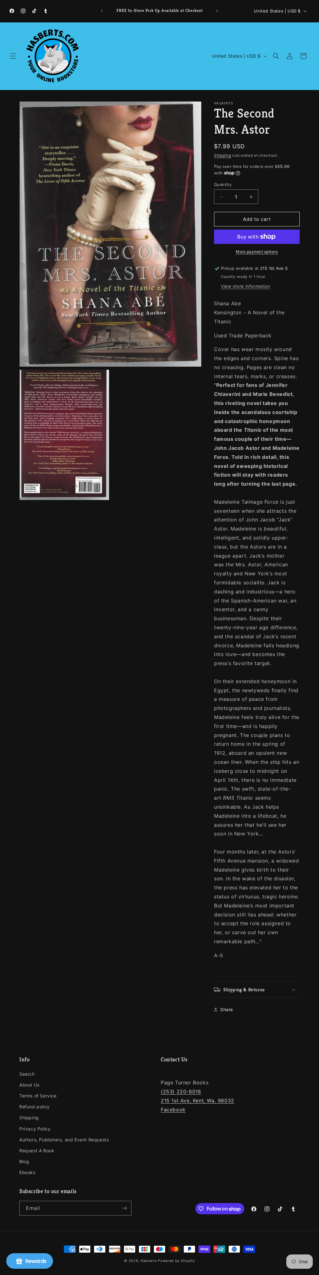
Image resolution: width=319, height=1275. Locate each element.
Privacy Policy (34, 1128)
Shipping (222, 155)
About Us (29, 1084)
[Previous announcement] (102, 11)
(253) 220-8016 (181, 1091)
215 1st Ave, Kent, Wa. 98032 (197, 1100)
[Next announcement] (217, 11)
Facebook (173, 1109)
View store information (245, 286)
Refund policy (34, 1106)
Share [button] (226, 1009)
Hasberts (148, 1260)
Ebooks (27, 1172)
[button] (13, 56)
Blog (24, 1161)
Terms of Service (38, 1095)
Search (27, 1074)
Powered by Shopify (176, 1260)
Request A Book (36, 1150)
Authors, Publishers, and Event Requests (64, 1139)
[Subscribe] (124, 1208)
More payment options (257, 251)
